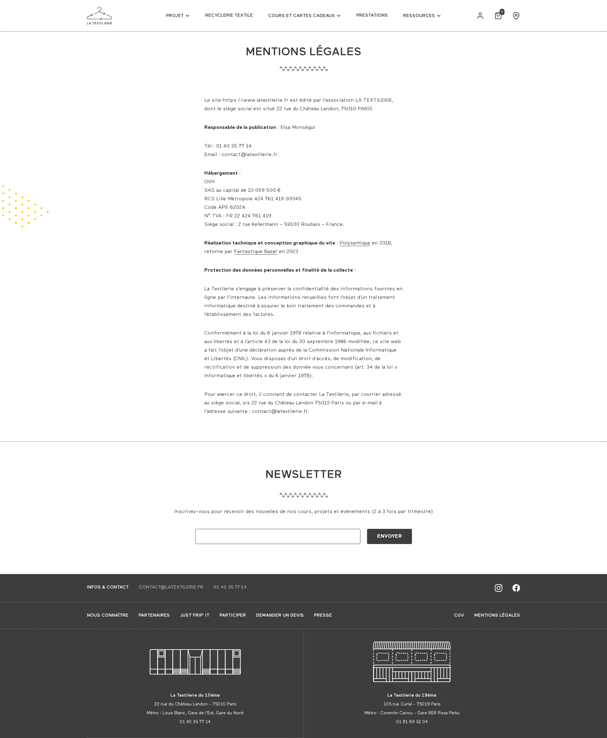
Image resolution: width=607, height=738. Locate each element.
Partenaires (154, 615)
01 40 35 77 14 (230, 587)
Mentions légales (497, 615)
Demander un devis (280, 615)
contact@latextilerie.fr (171, 587)
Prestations (372, 15)
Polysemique (355, 243)
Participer (232, 615)
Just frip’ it (194, 615)
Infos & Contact (108, 587)
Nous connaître (107, 615)
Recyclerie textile (229, 15)
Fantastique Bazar (255, 251)
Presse (323, 615)
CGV (459, 615)
